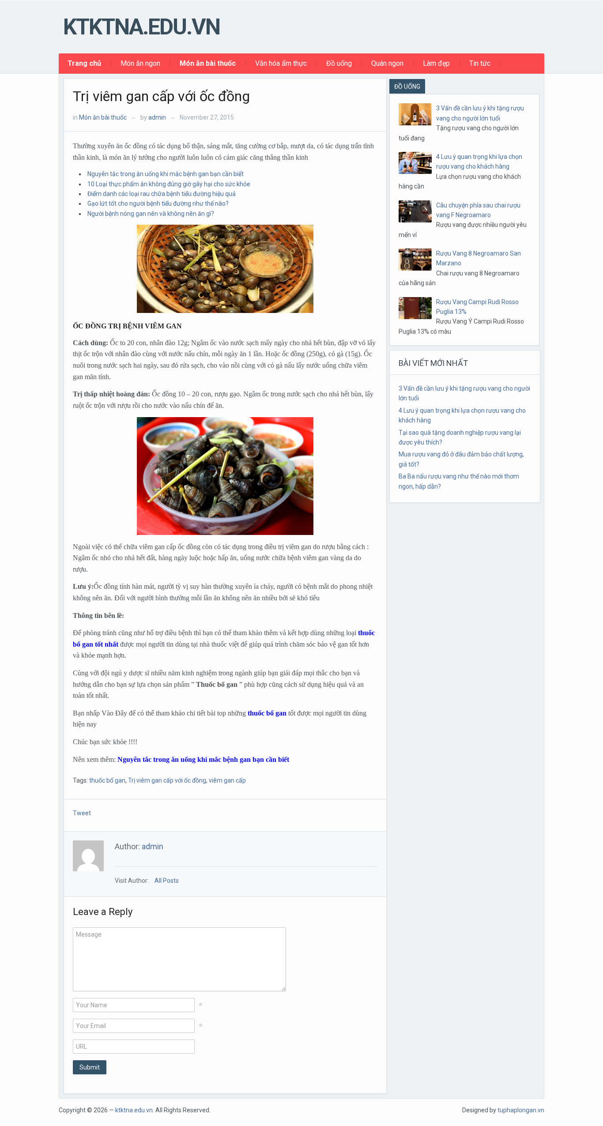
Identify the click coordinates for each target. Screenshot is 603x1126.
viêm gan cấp (227, 780)
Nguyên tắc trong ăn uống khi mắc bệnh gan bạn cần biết (165, 173)
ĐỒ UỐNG (407, 86)
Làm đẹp (436, 63)
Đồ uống (339, 63)
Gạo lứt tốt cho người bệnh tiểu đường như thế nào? (158, 203)
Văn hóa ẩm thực (281, 63)
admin (157, 117)
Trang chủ (84, 63)
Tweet (82, 813)
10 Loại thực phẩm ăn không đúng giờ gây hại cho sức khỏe (168, 184)
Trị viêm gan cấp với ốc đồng (161, 96)
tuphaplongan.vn (520, 1110)
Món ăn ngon (140, 63)
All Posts (167, 880)
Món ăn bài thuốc (208, 63)
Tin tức (479, 63)
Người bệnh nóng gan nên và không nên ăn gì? (150, 213)
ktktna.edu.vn (141, 27)
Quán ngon (387, 63)
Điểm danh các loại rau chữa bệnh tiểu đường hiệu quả (161, 193)
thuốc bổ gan (267, 713)
